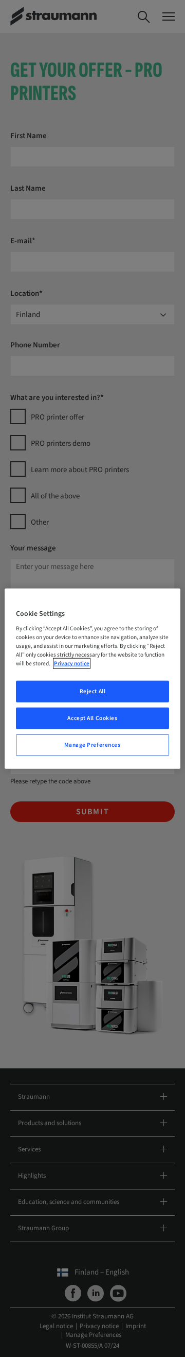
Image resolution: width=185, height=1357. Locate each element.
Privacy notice (71, 663)
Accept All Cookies (92, 718)
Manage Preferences (92, 745)
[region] (92, 678)
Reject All (93, 691)
